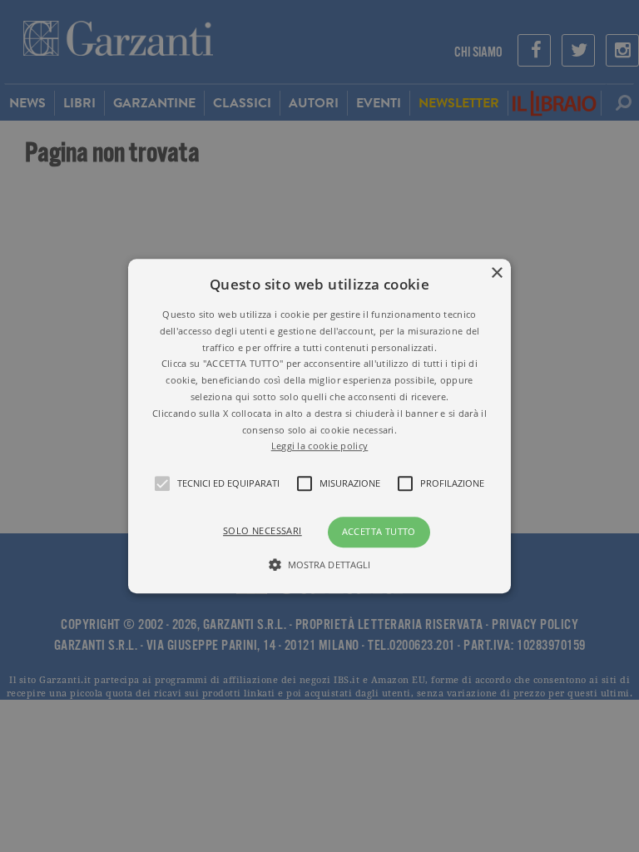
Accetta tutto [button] (379, 531)
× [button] (496, 273)
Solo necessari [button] (262, 530)
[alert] (319, 426)
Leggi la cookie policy (320, 446)
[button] (320, 426)
